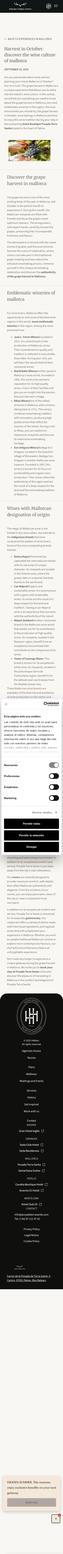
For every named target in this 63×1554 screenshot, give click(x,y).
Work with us (31, 1111)
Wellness (31, 1074)
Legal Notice (31, 1235)
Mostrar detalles (42, 812)
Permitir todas (31, 823)
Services (31, 1091)
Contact (31, 1121)
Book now (32, 1502)
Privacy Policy (32, 1229)
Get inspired (31, 1104)
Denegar (31, 846)
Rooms (31, 1058)
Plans (31, 1067)
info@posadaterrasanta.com (31, 1215)
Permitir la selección (31, 835)
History (31, 1097)
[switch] (54, 776)
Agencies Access (31, 1051)
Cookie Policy (31, 1241)
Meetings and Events (32, 1081)
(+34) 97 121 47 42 (29, 1219)
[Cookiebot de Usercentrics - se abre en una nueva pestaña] (44, 704)
